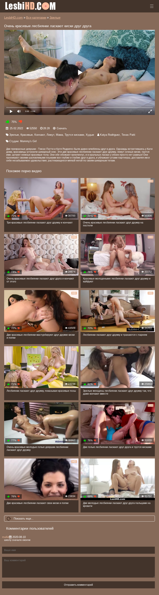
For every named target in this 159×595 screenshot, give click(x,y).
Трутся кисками (74, 134)
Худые (90, 134)
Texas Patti (128, 134)
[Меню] (152, 6)
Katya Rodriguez (110, 134)
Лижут (50, 134)
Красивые (26, 134)
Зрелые (14, 134)
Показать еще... (24, 518)
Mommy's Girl (28, 141)
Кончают (39, 134)
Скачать (62, 128)
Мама (59, 134)
